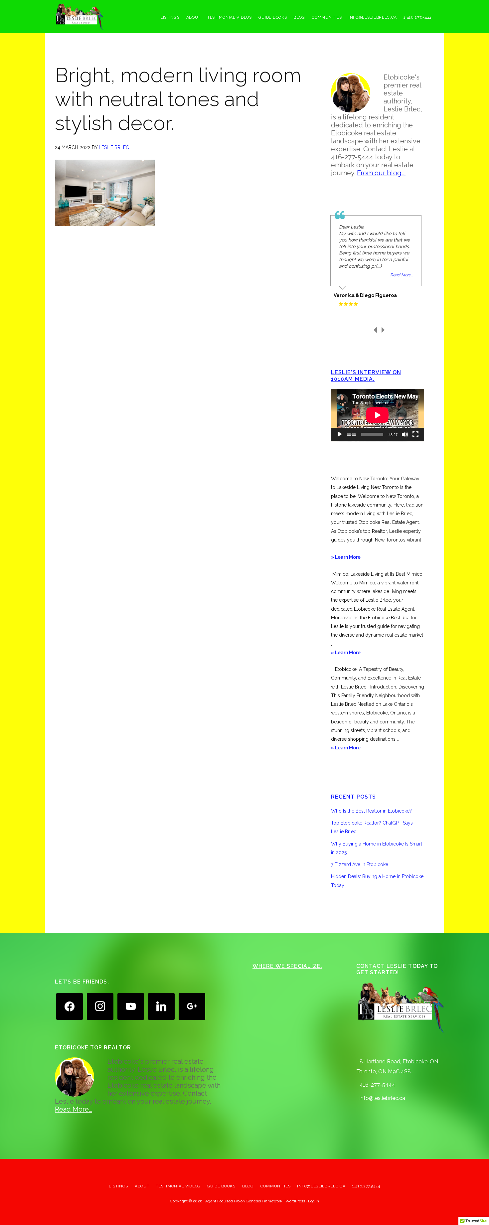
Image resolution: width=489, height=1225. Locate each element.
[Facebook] (69, 1006)
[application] (377, 415)
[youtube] (130, 1006)
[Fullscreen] (415, 434)
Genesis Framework (264, 1201)
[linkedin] (161, 1006)
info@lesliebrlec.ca (382, 1098)
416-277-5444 (377, 1085)
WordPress (295, 1201)
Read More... (401, 274)
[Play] (339, 434)
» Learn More (355, 557)
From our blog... (381, 173)
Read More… (73, 1109)
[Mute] (405, 434)
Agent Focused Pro (222, 1201)
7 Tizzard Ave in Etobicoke (359, 864)
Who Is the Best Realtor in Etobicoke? (371, 811)
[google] (192, 1006)
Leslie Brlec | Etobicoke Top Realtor (105, 16)
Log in (313, 1201)
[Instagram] (100, 1006)
